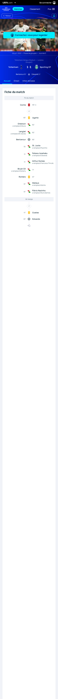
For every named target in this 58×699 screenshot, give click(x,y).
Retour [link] (8, 16)
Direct (16, 81)
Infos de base (29, 81)
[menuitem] (19, 9)
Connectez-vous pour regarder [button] (31, 35)
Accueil (7, 81)
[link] (18, 9)
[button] (50, 9)
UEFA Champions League (6, 9)
